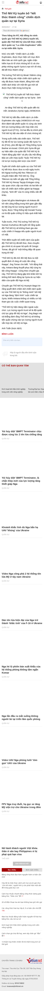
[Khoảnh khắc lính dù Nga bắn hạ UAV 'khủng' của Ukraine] (22, 509)
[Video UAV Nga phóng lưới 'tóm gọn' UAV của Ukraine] (22, 742)
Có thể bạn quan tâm (15, 365)
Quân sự (5, 439)
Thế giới (8, 9)
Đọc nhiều (12, 870)
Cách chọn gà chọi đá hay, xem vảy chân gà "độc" (21, 933)
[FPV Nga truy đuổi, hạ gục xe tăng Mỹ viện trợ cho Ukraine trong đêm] (22, 786)
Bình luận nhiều (32, 870)
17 (22, 896)
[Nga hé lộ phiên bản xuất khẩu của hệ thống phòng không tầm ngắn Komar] (22, 649)
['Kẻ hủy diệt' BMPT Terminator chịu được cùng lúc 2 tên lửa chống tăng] (22, 413)
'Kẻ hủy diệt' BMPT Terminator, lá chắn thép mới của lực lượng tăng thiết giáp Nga (21, 480)
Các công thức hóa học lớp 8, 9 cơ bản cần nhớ (20, 908)
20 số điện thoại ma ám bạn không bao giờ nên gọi (22, 902)
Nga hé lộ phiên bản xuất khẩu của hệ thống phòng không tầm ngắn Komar (21, 669)
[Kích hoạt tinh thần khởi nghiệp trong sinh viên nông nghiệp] (14, 377)
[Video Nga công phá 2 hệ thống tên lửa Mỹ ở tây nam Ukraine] (22, 556)
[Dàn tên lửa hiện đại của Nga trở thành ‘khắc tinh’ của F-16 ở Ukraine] (22, 602)
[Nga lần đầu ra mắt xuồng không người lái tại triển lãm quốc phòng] (22, 698)
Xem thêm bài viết (22, 864)
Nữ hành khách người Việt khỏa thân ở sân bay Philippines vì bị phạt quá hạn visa (19, 851)
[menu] (3, 2)
